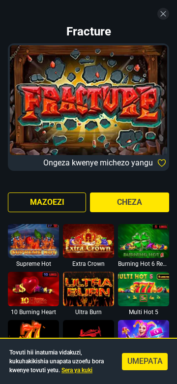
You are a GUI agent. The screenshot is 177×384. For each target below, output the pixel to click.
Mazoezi (47, 202)
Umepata (145, 361)
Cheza (129, 202)
